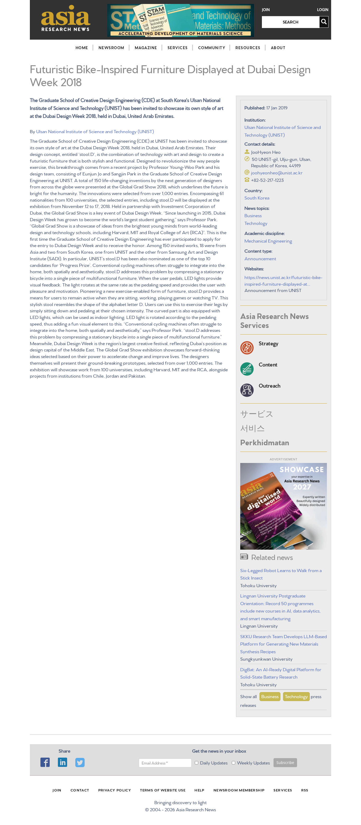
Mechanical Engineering (268, 240)
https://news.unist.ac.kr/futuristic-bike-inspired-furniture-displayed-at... (283, 280)
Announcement (260, 258)
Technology (255, 223)
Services (178, 47)
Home (82, 47)
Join (266, 10)
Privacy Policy (114, 790)
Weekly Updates (253, 762)
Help (200, 790)
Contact (80, 790)
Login (322, 10)
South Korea (256, 197)
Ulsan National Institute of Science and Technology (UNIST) (95, 131)
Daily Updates (214, 762)
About (278, 47)
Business (253, 215)
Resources (248, 47)
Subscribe (285, 762)
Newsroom (111, 47)
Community (211, 47)
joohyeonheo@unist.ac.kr (277, 172)
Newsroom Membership (239, 790)
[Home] (66, 18)
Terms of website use (163, 790)
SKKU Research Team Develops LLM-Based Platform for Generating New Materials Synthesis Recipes (283, 643)
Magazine (146, 47)
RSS (304, 790)
